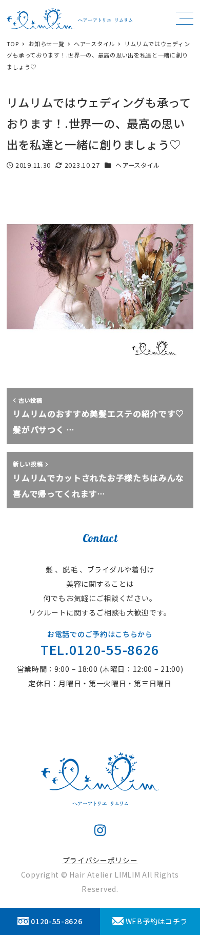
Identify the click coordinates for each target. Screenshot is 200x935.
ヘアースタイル (137, 165)
